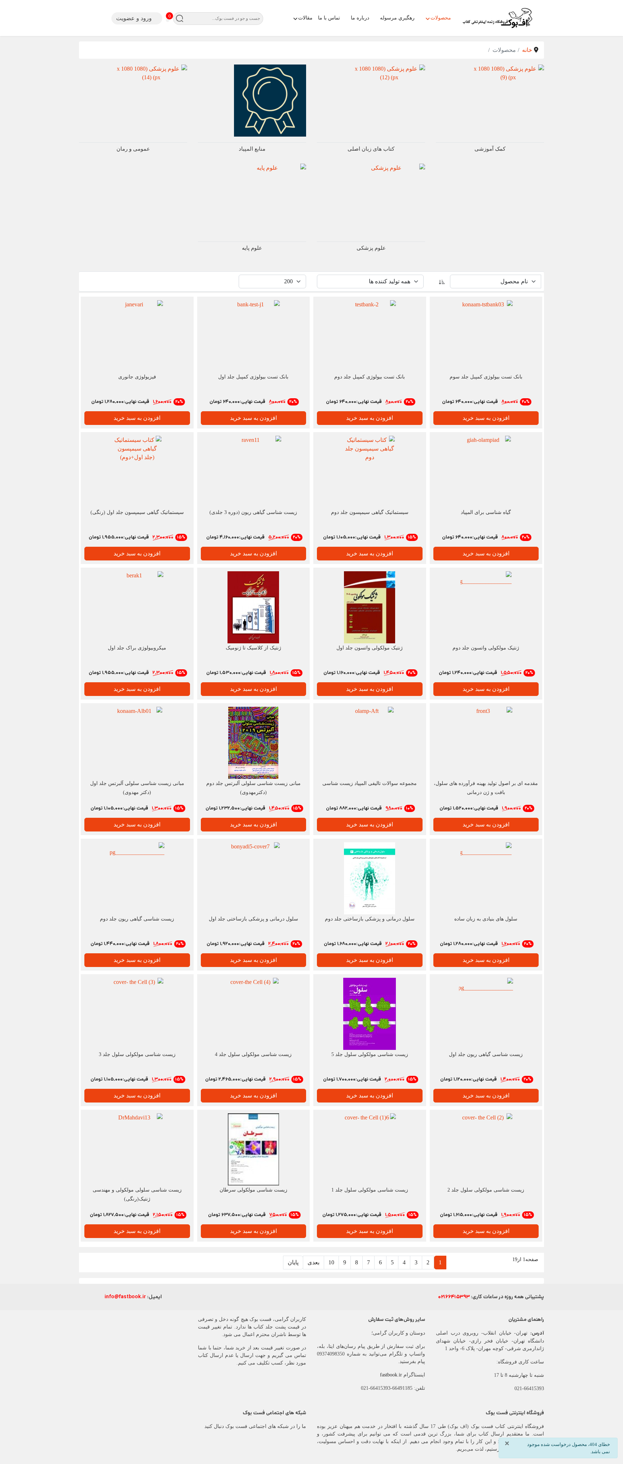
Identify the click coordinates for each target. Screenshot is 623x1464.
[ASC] (442, 281)
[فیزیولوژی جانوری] (137, 336)
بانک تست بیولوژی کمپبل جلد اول (253, 377)
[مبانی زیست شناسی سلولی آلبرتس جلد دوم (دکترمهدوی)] (253, 743)
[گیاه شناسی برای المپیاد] (486, 472)
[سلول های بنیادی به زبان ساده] (486, 878)
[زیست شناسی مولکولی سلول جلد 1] (369, 1149)
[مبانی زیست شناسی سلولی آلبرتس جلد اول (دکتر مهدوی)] (137, 743)
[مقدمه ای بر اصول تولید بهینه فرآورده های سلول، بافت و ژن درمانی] (486, 743)
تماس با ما (329, 18)
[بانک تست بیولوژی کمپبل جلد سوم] (486, 336)
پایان (293, 1262)
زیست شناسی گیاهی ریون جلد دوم (137, 919)
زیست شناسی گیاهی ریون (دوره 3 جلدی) (253, 512)
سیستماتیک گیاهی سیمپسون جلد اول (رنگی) (137, 512)
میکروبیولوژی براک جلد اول (137, 648)
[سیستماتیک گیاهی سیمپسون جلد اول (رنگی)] (137, 472)
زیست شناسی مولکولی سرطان (253, 1190)
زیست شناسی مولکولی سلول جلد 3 (137, 1054)
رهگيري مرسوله (397, 18)
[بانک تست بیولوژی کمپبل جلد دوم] (369, 336)
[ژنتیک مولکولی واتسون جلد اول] (369, 607)
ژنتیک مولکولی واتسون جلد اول (369, 648)
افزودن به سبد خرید (486, 418)
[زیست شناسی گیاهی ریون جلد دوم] (137, 878)
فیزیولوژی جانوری (137, 377)
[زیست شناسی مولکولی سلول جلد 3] (137, 1014)
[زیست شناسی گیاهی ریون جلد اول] (486, 1014)
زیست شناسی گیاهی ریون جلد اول (486, 1054)
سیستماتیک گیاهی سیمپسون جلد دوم (369, 512)
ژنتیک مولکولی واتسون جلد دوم (485, 648)
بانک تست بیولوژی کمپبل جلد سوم (486, 377)
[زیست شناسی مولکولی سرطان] (253, 1149)
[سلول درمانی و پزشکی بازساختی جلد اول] (253, 878)
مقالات (305, 18)
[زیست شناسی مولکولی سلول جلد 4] (253, 1014)
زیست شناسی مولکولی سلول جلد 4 (253, 1054)
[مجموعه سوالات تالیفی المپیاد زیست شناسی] (370, 743)
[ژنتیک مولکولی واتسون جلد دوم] (486, 607)
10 (331, 1262)
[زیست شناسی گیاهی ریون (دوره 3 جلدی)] (253, 472)
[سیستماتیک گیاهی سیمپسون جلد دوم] (369, 472)
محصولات (440, 18)
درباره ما (360, 18)
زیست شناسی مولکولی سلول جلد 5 (369, 1054)
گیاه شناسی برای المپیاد (486, 512)
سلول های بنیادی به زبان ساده (485, 919)
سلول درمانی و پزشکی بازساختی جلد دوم (370, 919)
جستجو (179, 18)
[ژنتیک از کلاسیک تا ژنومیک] (253, 607)
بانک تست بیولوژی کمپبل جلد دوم (369, 377)
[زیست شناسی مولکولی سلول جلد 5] (369, 1014)
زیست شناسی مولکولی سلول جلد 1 (369, 1190)
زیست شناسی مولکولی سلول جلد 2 (485, 1190)
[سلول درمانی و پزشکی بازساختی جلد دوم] (369, 878)
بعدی (313, 1262)
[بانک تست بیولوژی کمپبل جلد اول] (253, 336)
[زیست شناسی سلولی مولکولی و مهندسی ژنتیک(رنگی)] (137, 1149)
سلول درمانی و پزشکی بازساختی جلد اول (253, 919)
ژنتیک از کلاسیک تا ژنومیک (253, 648)
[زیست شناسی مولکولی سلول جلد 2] (486, 1149)
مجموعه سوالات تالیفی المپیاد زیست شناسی (369, 783)
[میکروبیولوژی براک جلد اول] (137, 607)
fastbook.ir (391, 1375)
